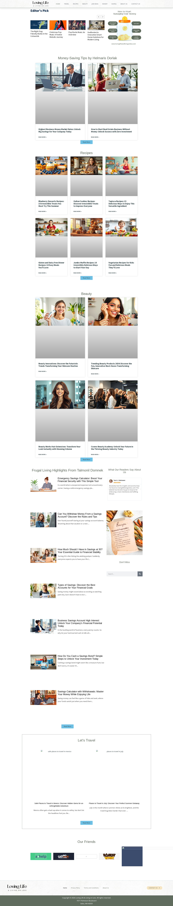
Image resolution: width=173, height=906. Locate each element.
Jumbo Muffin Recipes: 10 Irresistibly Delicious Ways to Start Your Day (85, 265)
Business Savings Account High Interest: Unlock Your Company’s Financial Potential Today (80, 623)
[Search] (140, 573)
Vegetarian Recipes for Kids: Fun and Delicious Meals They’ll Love (121, 265)
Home (58, 4)
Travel (66, 4)
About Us (123, 4)
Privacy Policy (75, 888)
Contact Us (135, 4)
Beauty (85, 4)
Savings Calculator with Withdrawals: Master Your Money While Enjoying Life (81, 693)
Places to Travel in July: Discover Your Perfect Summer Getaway (114, 803)
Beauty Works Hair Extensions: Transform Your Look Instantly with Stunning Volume (59, 447)
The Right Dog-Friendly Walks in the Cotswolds (38, 33)
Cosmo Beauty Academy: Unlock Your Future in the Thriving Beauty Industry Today (112, 447)
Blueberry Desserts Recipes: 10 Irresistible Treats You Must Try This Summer (51, 203)
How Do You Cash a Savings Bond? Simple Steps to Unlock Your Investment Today (80, 657)
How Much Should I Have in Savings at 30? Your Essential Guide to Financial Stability (80, 551)
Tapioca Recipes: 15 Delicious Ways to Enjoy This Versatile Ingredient (121, 203)
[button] (109, 489)
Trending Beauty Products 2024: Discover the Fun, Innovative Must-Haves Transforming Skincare (111, 366)
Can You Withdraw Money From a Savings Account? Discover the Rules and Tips (80, 515)
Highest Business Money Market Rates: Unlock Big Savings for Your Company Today (59, 130)
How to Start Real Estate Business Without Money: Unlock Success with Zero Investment (111, 130)
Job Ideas (95, 4)
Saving (113, 4)
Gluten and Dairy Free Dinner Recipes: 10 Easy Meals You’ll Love (51, 265)
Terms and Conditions (91, 888)
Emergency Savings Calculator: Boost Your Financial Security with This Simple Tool (80, 479)
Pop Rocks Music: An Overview (76, 33)
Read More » (42, 137)
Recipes (75, 4)
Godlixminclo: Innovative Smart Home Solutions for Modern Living (96, 36)
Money (104, 4)
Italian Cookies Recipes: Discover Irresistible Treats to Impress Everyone (85, 203)
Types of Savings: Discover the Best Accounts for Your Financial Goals (76, 586)
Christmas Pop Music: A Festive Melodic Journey (56, 34)
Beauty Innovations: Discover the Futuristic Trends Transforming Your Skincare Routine (58, 364)
